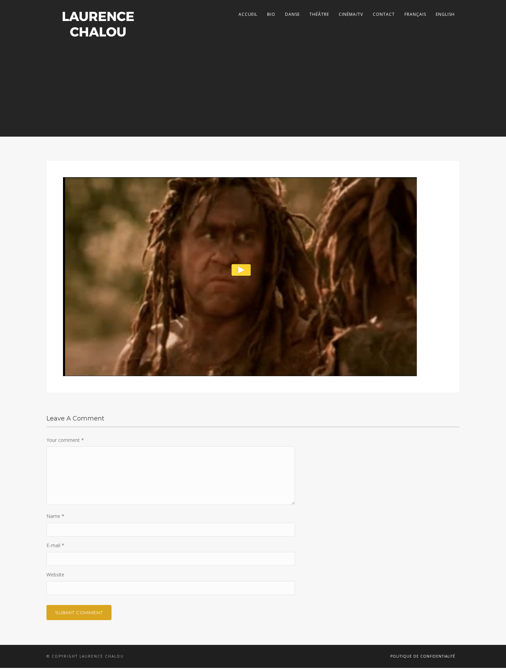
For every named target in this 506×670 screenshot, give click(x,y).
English (445, 14)
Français (415, 14)
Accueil (248, 14)
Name (55, 516)
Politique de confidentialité (422, 656)
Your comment (65, 440)
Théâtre (319, 14)
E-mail (55, 545)
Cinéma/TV (351, 14)
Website (55, 574)
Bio (271, 14)
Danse (292, 14)
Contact (384, 14)
